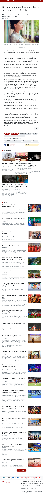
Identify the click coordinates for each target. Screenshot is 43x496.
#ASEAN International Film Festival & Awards (12, 138)
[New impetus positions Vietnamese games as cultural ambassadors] (34, 208)
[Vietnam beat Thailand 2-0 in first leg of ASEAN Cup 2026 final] (34, 381)
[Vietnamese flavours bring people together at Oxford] (34, 354)
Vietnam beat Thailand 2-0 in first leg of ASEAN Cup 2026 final (14, 379)
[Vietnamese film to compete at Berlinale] (8, 179)
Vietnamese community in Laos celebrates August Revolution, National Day (13, 391)
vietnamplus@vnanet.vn (27, 489)
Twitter (8, 145)
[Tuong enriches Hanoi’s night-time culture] (34, 327)
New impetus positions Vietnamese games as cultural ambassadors (13, 205)
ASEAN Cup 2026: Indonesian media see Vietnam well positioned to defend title (12, 311)
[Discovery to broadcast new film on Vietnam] (8, 156)
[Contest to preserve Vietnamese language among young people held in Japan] (34, 338)
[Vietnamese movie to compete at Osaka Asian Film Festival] (21, 179)
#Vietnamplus (35, 140)
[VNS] (12, 478)
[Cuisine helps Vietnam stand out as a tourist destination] (34, 274)
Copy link (13, 145)
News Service (30, 483)
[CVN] (19, 478)
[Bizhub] (4, 478)
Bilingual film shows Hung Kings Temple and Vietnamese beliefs (21, 163)
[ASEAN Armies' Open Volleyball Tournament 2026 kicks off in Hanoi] (34, 447)
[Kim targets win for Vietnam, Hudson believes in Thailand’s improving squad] (34, 435)
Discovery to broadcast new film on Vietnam (8, 162)
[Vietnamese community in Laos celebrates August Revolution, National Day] (34, 394)
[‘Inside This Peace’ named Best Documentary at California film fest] (34, 156)
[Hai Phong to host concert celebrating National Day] (34, 298)
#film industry (7, 133)
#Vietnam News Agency (27, 140)
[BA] (34, 478)
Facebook (5, 145)
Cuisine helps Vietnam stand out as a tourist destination (13, 271)
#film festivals (35, 133)
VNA (26, 483)
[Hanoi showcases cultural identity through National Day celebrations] (34, 410)
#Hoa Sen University (14, 133)
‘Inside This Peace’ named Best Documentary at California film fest (32, 164)
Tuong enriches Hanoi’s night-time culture (13, 323)
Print (11, 145)
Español (31, 0)
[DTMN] (26, 478)
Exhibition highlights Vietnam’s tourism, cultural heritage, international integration (13, 258)
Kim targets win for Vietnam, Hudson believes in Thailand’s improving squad (14, 433)
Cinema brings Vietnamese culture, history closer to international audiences (13, 460)
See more (6, 202)
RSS (36, 481)
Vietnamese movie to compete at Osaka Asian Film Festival (21, 186)
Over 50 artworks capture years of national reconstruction (13, 232)
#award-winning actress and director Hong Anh (13, 140)
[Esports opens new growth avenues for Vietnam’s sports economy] (34, 368)
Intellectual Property (26, 481)
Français (28, 0)
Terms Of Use (32, 481)
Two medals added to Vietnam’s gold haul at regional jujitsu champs (13, 284)
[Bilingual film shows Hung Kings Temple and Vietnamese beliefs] (21, 156)
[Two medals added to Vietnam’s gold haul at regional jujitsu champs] (34, 286)
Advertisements (36, 483)
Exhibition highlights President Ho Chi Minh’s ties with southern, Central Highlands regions (14, 244)
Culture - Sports (6, 4)
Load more (21, 470)
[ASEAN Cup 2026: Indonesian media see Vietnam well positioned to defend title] (34, 313)
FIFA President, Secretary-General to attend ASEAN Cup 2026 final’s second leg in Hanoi (13, 219)
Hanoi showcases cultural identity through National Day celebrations (13, 407)
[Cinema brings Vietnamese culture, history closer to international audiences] (34, 462)
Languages (23, 483)
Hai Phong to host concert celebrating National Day (14, 296)
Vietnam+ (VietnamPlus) (11, 1)
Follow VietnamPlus (29, 144)
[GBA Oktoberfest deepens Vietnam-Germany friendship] (34, 422)
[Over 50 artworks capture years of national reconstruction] (34, 235)
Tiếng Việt (21, 0)
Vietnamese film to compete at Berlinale (7, 185)
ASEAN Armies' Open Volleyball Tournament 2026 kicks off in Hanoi (13, 445)
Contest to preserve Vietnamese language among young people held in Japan (13, 336)
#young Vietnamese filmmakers (25, 133)
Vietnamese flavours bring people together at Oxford (14, 352)
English (25, 0)
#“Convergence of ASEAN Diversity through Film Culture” (14, 135)
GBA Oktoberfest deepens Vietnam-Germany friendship (14, 419)
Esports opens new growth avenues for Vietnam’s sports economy (12, 365)
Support (39, 481)
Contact (41, 483)
